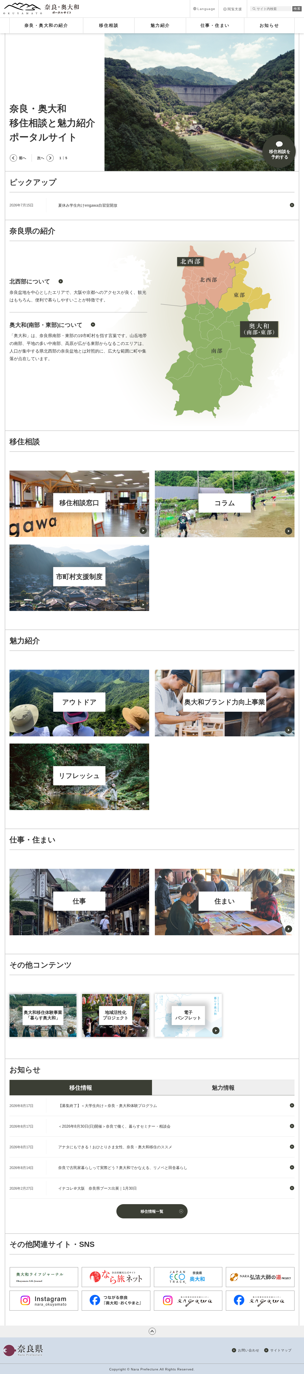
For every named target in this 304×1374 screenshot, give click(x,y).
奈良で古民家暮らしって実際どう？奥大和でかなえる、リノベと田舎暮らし (122, 1168)
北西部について (30, 281)
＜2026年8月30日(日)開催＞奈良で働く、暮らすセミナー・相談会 (114, 1126)
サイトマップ (281, 1350)
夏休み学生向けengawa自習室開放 (87, 205)
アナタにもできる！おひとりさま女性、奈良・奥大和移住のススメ (115, 1147)
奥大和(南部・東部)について (46, 325)
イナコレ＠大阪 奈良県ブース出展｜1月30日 (97, 1188)
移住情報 (80, 1087)
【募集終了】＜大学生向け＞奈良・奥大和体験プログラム (107, 1106)
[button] (204, 8)
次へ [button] (40, 158)
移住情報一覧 (152, 1211)
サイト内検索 (254, 8)
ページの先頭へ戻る (152, 1331)
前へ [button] (22, 158)
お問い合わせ (248, 1350)
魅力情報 (223, 1087)
